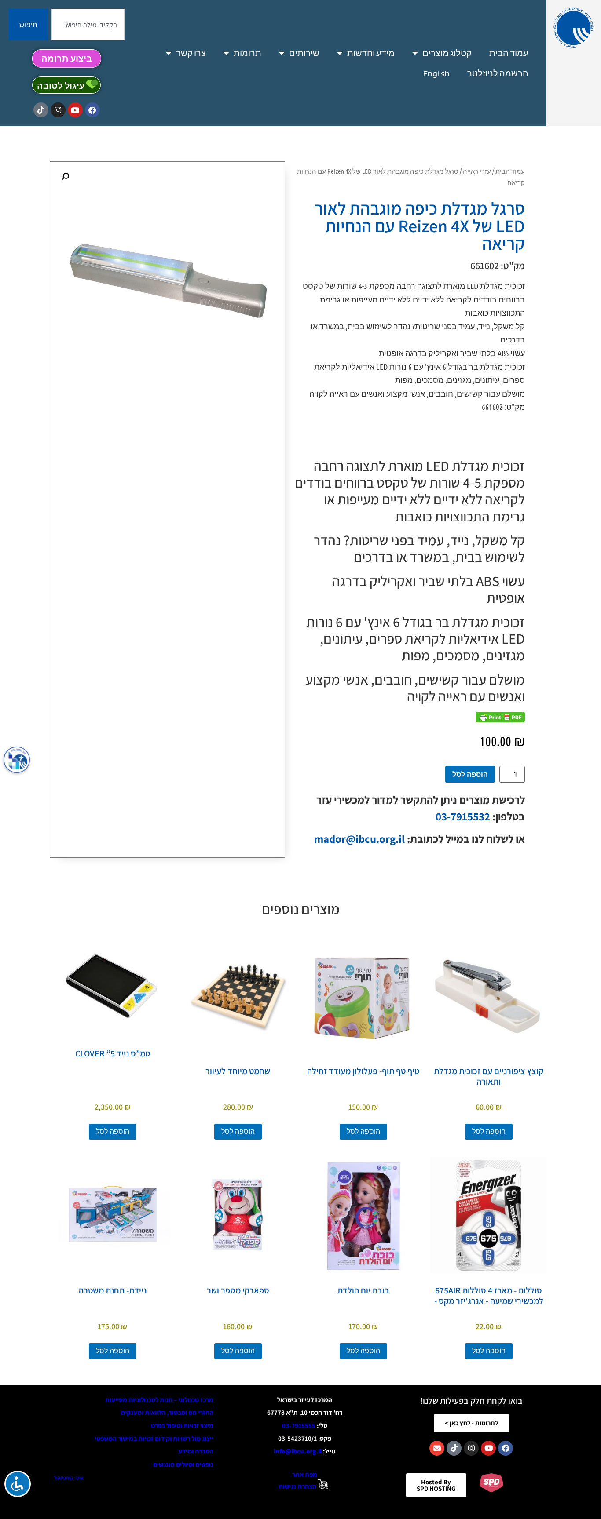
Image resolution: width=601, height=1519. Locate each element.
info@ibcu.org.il (298, 1451)
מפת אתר (304, 1474)
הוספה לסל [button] (489, 1131)
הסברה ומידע (195, 1451)
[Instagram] (58, 109)
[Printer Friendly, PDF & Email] (500, 717)
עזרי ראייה (477, 171)
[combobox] (88, 24)
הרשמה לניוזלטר (497, 73)
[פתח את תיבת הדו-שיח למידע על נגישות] (17, 760)
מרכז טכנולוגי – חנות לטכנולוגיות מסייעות (159, 1399)
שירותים (304, 53)
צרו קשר (191, 53)
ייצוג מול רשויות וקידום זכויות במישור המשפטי (154, 1438)
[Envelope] (436, 1448)
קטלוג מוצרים (447, 53)
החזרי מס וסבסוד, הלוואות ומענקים (167, 1412)
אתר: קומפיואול (69, 1478)
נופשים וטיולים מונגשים (183, 1464)
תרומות (247, 53)
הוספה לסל (470, 774)
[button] (65, 177)
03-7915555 (298, 1425)
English (436, 73)
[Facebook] (92, 109)
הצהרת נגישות (297, 1486)
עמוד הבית (508, 53)
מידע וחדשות (371, 53)
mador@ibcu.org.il (359, 838)
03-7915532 (463, 816)
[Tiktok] (40, 109)
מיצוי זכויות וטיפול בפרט (182, 1425)
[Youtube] (75, 109)
